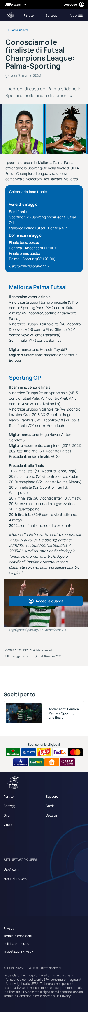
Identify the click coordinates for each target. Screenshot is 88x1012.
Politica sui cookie (16, 943)
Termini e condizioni (18, 936)
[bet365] (36, 762)
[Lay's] (44, 752)
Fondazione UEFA (16, 878)
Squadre (52, 796)
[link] (29, 15)
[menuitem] (31, 15)
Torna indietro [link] (19, 30)
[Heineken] (13, 752)
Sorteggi (10, 806)
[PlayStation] (28, 752)
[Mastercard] (75, 752)
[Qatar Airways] (67, 762)
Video (8, 824)
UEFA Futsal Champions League (10, 15)
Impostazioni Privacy (18, 951)
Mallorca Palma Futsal (38, 287)
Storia (50, 806)
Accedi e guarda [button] (49, 601)
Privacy (9, 928)
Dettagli (51, 815)
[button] (75, 15)
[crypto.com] (20, 762)
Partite (9, 796)
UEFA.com (11, 869)
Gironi (8, 815)
